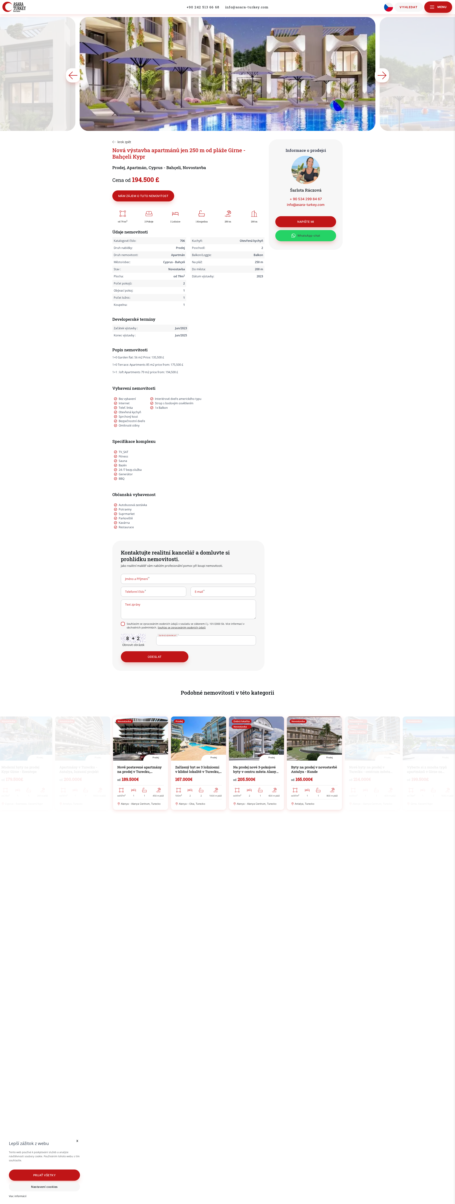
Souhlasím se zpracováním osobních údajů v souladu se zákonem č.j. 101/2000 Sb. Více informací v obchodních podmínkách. (185, 625)
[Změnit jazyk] (388, 7)
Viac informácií (17, 1196)
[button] (44, 1175)
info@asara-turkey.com (247, 7)
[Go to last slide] (73, 75)
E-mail (199, 592)
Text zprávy (132, 604)
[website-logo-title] (22, 7)
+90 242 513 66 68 (203, 7)
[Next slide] (382, 75)
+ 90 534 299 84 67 (306, 199)
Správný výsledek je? (167, 635)
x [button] (77, 1140)
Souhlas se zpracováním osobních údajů (182, 627)
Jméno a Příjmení (136, 579)
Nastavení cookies (44, 1187)
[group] (140, 763)
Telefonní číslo (134, 592)
